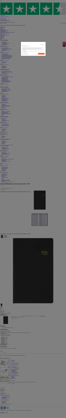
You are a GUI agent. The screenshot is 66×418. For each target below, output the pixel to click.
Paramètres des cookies (24, 53)
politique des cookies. (25, 51)
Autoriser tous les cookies (41, 53)
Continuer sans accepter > (42, 44)
